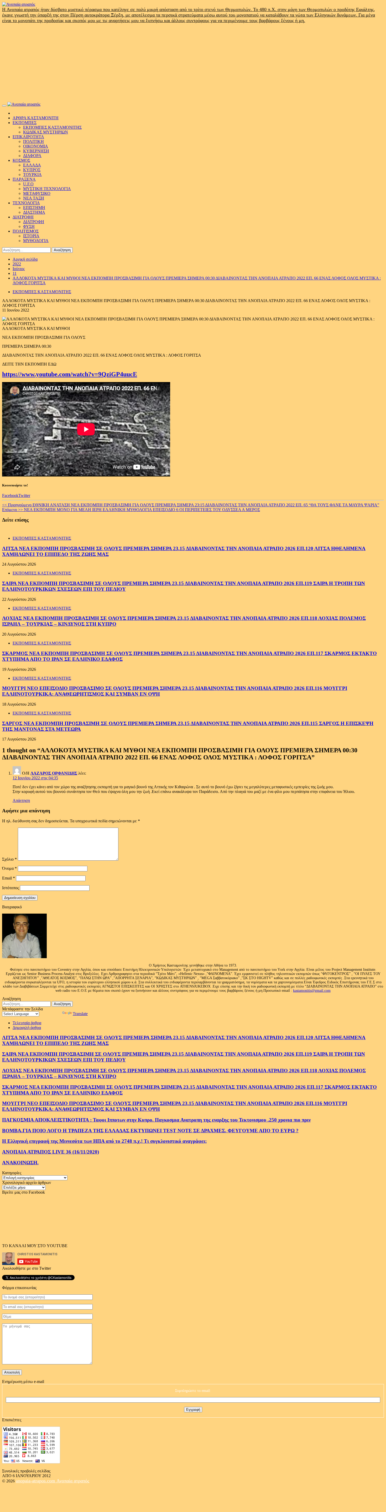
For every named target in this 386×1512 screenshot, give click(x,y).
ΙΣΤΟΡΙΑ (31, 236)
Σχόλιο (9, 859)
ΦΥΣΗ (29, 226)
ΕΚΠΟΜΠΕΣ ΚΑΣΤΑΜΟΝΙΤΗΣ (52, 127)
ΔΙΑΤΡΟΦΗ (23, 217)
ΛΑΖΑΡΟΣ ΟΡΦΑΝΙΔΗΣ (53, 773)
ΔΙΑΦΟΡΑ (32, 155)
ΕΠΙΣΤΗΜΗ (34, 207)
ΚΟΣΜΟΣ (21, 160)
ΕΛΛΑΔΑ (32, 165)
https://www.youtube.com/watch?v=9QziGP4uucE (69, 374)
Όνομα (9, 868)
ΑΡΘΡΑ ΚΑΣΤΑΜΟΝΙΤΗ (36, 118)
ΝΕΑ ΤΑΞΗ (33, 198)
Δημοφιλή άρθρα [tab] (27, 1027)
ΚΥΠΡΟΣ (31, 170)
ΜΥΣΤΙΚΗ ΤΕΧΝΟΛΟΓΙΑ (47, 188)
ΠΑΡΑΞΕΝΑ (24, 179)
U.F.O (28, 184)
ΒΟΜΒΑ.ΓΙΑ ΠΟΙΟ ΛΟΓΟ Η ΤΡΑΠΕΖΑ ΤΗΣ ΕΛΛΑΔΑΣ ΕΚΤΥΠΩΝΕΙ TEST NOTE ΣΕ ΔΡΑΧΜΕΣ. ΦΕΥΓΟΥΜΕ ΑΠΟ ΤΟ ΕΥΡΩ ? (150, 1130)
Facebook (10, 495)
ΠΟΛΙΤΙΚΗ (33, 141)
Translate (80, 1013)
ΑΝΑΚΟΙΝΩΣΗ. (20, 1162)
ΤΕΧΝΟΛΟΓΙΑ (26, 203)
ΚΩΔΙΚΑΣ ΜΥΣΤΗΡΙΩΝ (45, 132)
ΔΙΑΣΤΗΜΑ (34, 212)
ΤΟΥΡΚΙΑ (32, 174)
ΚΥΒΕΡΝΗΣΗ (36, 151)
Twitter (24, 495)
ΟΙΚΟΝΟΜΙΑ (35, 146)
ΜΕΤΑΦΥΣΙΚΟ (36, 193)
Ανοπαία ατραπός (72, 1480)
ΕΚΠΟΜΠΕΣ (24, 122)
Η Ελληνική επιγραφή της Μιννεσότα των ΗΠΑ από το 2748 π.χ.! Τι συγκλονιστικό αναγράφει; (104, 1141)
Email (8, 878)
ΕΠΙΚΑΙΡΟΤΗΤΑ (28, 137)
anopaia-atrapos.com (36, 1480)
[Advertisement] (193, 62)
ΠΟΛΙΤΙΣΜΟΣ (26, 231)
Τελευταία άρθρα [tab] (27, 1023)
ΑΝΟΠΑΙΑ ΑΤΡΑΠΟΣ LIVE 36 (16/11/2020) (50, 1152)
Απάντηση (21, 800)
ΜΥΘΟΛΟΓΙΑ (36, 240)
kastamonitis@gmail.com (312, 991)
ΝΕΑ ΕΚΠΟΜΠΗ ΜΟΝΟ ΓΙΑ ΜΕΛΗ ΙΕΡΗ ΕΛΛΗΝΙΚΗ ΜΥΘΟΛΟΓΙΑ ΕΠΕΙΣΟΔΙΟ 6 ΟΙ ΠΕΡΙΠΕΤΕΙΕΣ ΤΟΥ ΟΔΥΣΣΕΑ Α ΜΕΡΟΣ (131, 509)
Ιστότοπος (10, 888)
